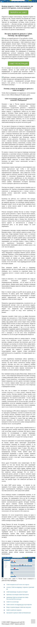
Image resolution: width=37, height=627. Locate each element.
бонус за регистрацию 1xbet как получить (18, 607)
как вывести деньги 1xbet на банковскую (18, 612)
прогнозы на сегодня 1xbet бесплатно (17, 594)
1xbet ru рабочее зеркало (13, 610)
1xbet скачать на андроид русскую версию (19, 604)
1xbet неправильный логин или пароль (17, 584)
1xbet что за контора (12, 602)
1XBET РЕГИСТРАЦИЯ (18, 64)
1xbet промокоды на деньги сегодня (17, 592)
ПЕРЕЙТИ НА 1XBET (18, 12)
